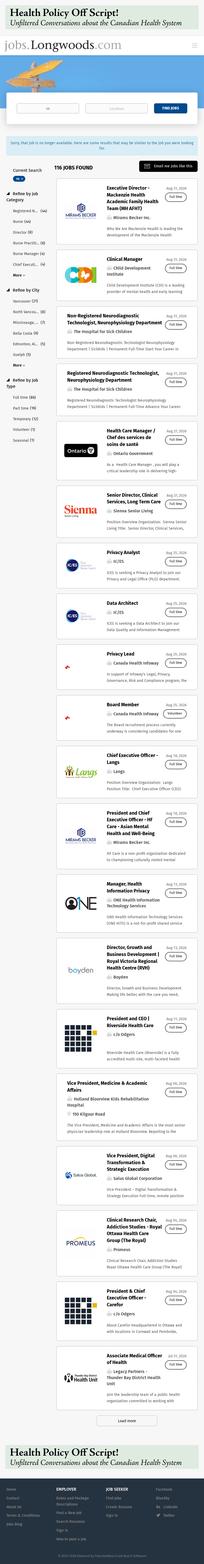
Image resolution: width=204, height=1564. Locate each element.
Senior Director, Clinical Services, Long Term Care (134, 499)
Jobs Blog (14, 1524)
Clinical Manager (124, 259)
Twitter (169, 1516)
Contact (12, 1498)
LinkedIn (170, 1507)
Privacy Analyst (123, 552)
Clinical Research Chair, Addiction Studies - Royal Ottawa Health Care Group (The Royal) (134, 1230)
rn (17, 179)
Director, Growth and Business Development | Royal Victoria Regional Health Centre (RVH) (133, 958)
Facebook (164, 1489)
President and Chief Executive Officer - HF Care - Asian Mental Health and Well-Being (131, 823)
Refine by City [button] (25, 290)
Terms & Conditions (23, 1516)
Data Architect (122, 603)
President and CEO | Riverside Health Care (130, 1022)
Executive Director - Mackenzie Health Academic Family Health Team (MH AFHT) (132, 198)
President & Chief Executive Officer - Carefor (126, 1298)
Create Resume (119, 1507)
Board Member (123, 705)
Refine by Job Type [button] (22, 383)
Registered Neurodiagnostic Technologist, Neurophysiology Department (113, 377)
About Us (14, 1507)
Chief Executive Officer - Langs (132, 759)
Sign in (62, 1530)
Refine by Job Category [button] (22, 197)
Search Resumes (70, 1522)
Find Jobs (170, 108)
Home (11, 1489)
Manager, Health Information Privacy (128, 888)
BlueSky (162, 1498)
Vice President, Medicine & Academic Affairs (107, 1087)
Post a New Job (69, 1513)
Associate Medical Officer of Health (134, 1359)
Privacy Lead (120, 654)
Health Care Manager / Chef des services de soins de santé (131, 438)
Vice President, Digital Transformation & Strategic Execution (131, 1163)
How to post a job (71, 1539)
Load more (127, 1421)
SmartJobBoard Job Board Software (120, 1556)
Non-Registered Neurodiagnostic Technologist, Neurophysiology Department (114, 319)
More (17, 275)
